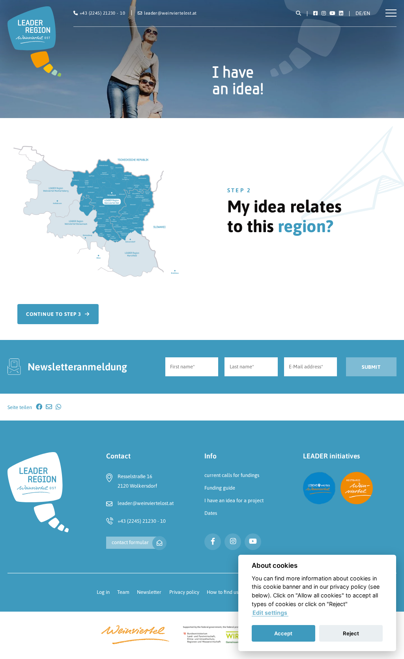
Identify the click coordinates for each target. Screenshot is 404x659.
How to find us (222, 592)
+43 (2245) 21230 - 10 (142, 521)
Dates (210, 513)
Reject (351, 633)
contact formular (130, 542)
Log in (103, 592)
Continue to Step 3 (53, 314)
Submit (371, 367)
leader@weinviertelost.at (146, 503)
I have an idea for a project (234, 500)
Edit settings (269, 612)
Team (123, 592)
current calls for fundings (231, 475)
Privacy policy (184, 592)
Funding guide (219, 488)
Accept (283, 633)
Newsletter (149, 592)
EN (367, 13)
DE (358, 13)
